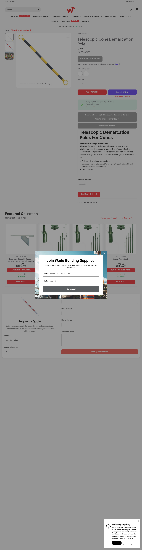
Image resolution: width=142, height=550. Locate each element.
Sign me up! (71, 289)
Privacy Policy (122, 538)
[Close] (104, 253)
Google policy (130, 538)
